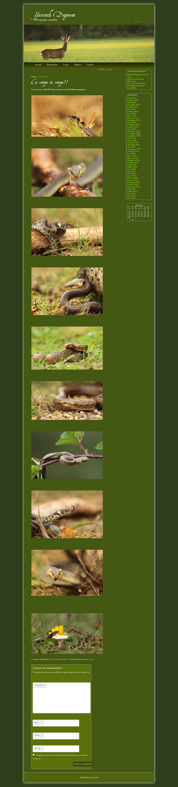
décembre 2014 (134, 160)
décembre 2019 (134, 125)
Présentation (52, 64)
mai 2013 (132, 196)
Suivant (110, 69)
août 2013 (132, 189)
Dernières (131, 81)
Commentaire (40, 685)
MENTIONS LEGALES (89, 778)
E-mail (38, 735)
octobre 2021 (133, 111)
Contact (90, 64)
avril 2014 (132, 173)
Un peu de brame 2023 (137, 83)
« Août (132, 219)
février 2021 (133, 118)
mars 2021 (132, 116)
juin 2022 (132, 109)
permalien (91, 659)
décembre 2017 (134, 145)
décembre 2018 (134, 131)
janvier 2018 (133, 142)
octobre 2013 (133, 185)
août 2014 (132, 165)
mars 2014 (132, 176)
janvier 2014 (133, 180)
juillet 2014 (132, 167)
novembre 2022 (134, 105)
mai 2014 (132, 171)
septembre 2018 (134, 136)
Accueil (38, 64)
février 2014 (133, 178)
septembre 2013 (134, 187)
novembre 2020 (134, 120)
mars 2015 (132, 156)
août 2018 (132, 138)
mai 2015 (132, 153)
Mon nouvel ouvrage (136, 79)
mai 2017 (132, 147)
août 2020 (132, 122)
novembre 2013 (134, 182)
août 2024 (132, 98)
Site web (37, 748)
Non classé (52, 659)
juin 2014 (132, 169)
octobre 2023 (133, 100)
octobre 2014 (133, 162)
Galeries (77, 64)
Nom (38, 722)
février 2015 (133, 158)
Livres (66, 64)
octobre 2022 (133, 107)
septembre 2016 (134, 149)
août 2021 (132, 114)
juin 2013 (132, 193)
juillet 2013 (132, 191)
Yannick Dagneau (54, 15)
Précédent (101, 69)
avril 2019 (132, 129)
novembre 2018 (134, 133)
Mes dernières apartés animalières (136, 86)
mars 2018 (132, 140)
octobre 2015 (133, 151)
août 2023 (132, 102)
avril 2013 (132, 198)
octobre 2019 (133, 127)
